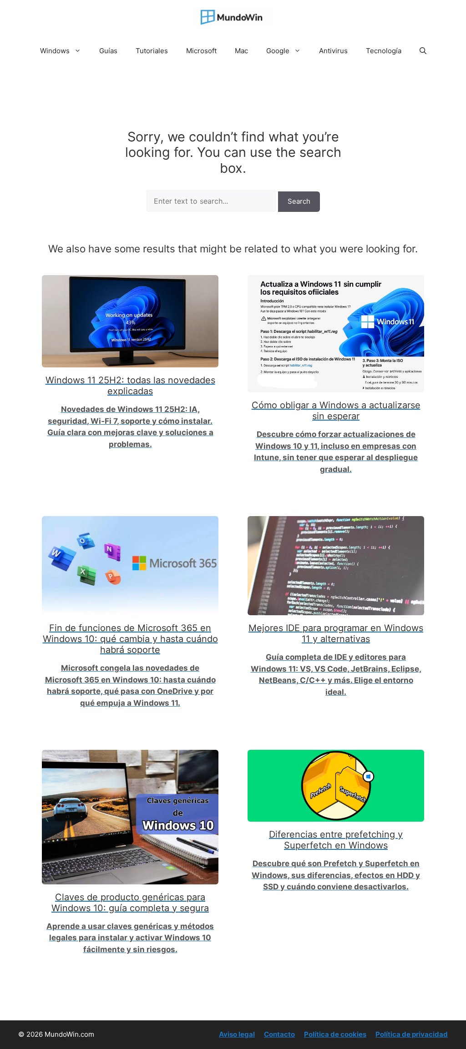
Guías (108, 50)
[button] (423, 51)
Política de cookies (335, 1034)
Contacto (279, 1034)
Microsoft (201, 50)
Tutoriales (152, 50)
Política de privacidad (411, 1034)
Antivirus (333, 50)
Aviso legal (237, 1034)
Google (277, 50)
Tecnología (383, 50)
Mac (241, 50)
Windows (55, 50)
